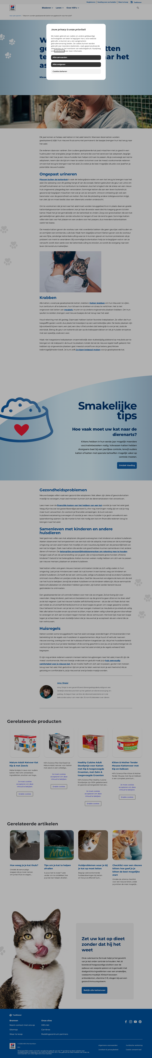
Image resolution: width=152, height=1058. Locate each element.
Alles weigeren (58, 64)
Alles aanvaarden (59, 57)
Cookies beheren (59, 71)
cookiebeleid (59, 51)
